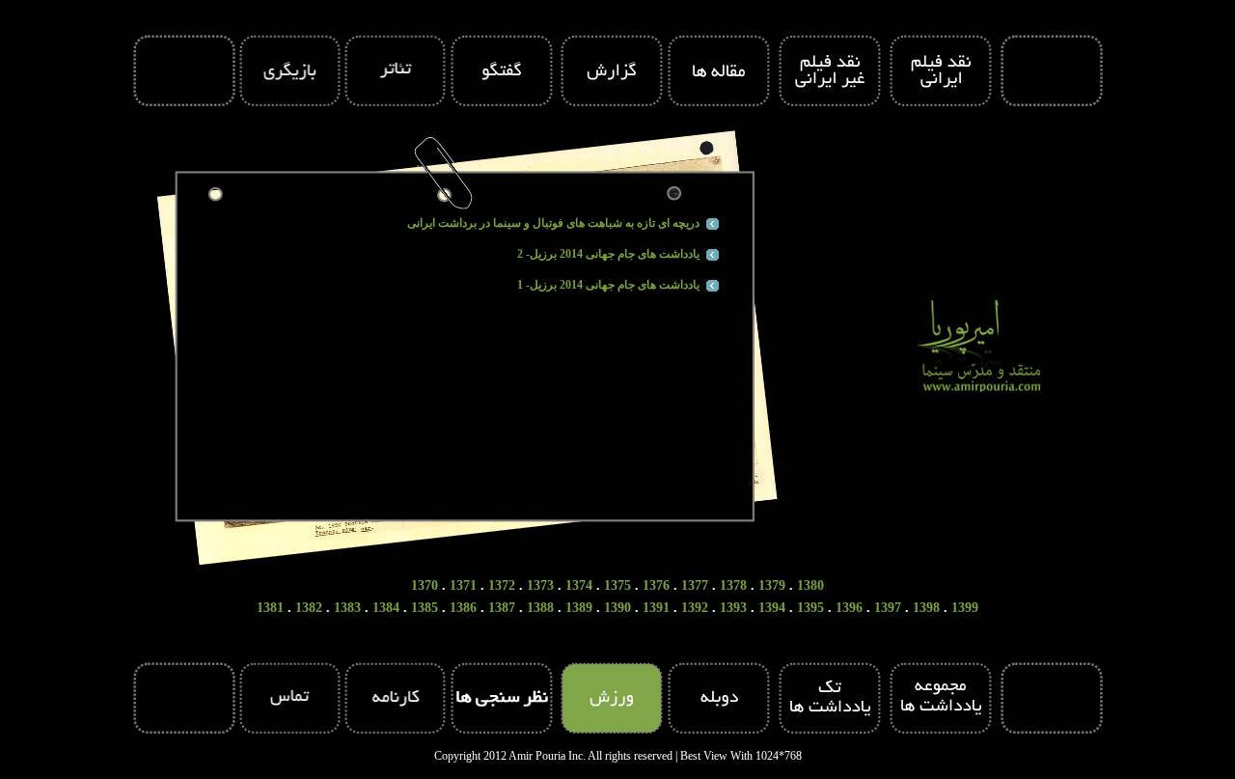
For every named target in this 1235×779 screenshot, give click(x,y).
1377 (694, 585)
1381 (270, 607)
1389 (578, 607)
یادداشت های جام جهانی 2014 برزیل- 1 (608, 285)
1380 (810, 585)
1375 (617, 585)
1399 (964, 607)
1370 (424, 585)
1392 (694, 607)
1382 (308, 607)
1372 (501, 585)
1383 (347, 607)
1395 (810, 607)
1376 (656, 585)
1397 (887, 607)
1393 (733, 607)
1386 (463, 607)
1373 (540, 585)
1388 (540, 607)
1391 (656, 607)
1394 (771, 607)
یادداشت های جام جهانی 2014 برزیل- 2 (608, 254)
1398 (926, 607)
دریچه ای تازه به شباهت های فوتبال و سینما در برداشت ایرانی (553, 223)
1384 (385, 607)
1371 (463, 585)
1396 (849, 607)
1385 (424, 607)
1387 (501, 607)
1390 (617, 607)
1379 (771, 585)
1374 (578, 585)
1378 (733, 585)
